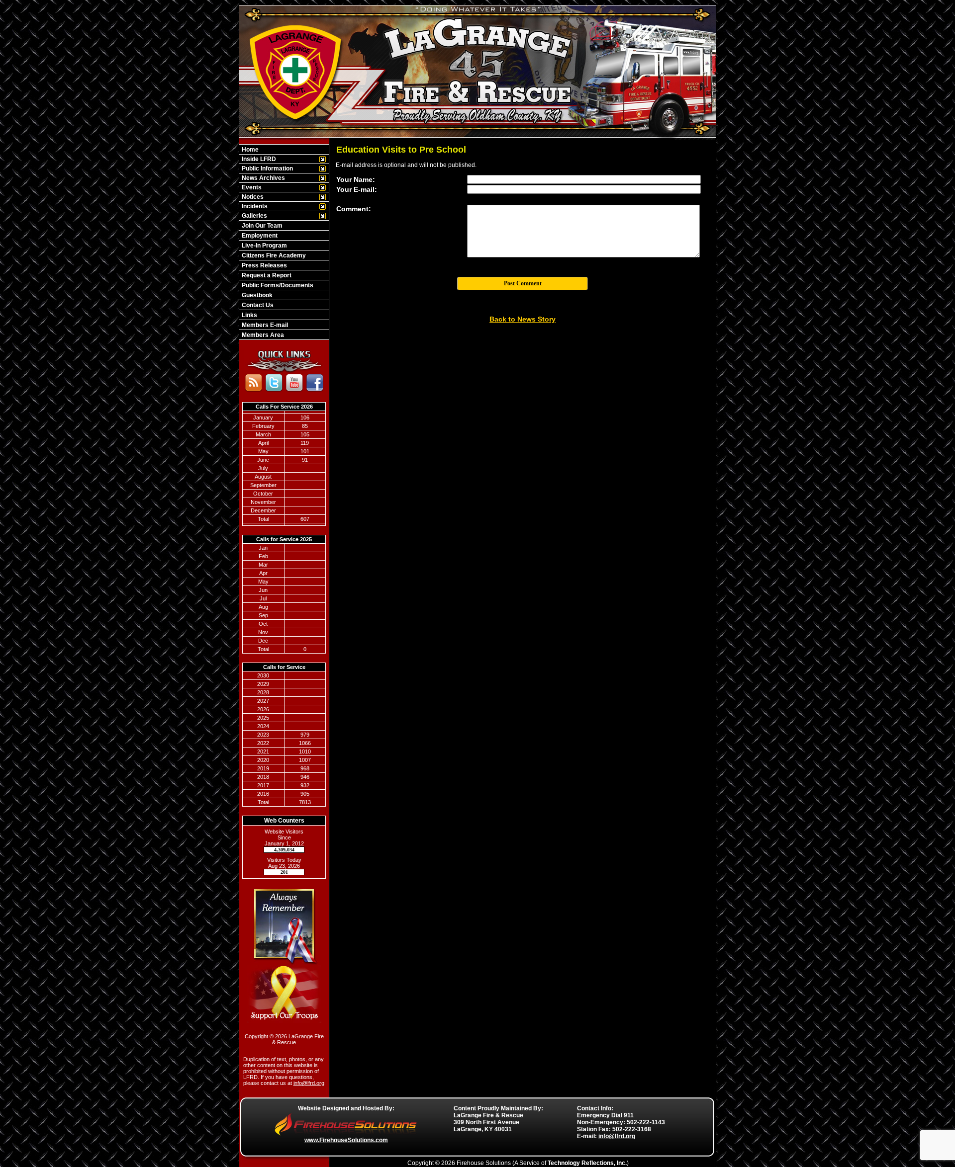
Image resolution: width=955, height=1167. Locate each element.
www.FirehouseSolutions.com (346, 1140)
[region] (284, 242)
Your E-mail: (356, 189)
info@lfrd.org (308, 1083)
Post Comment (523, 283)
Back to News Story (522, 319)
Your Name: (355, 179)
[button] (278, 159)
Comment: (353, 209)
